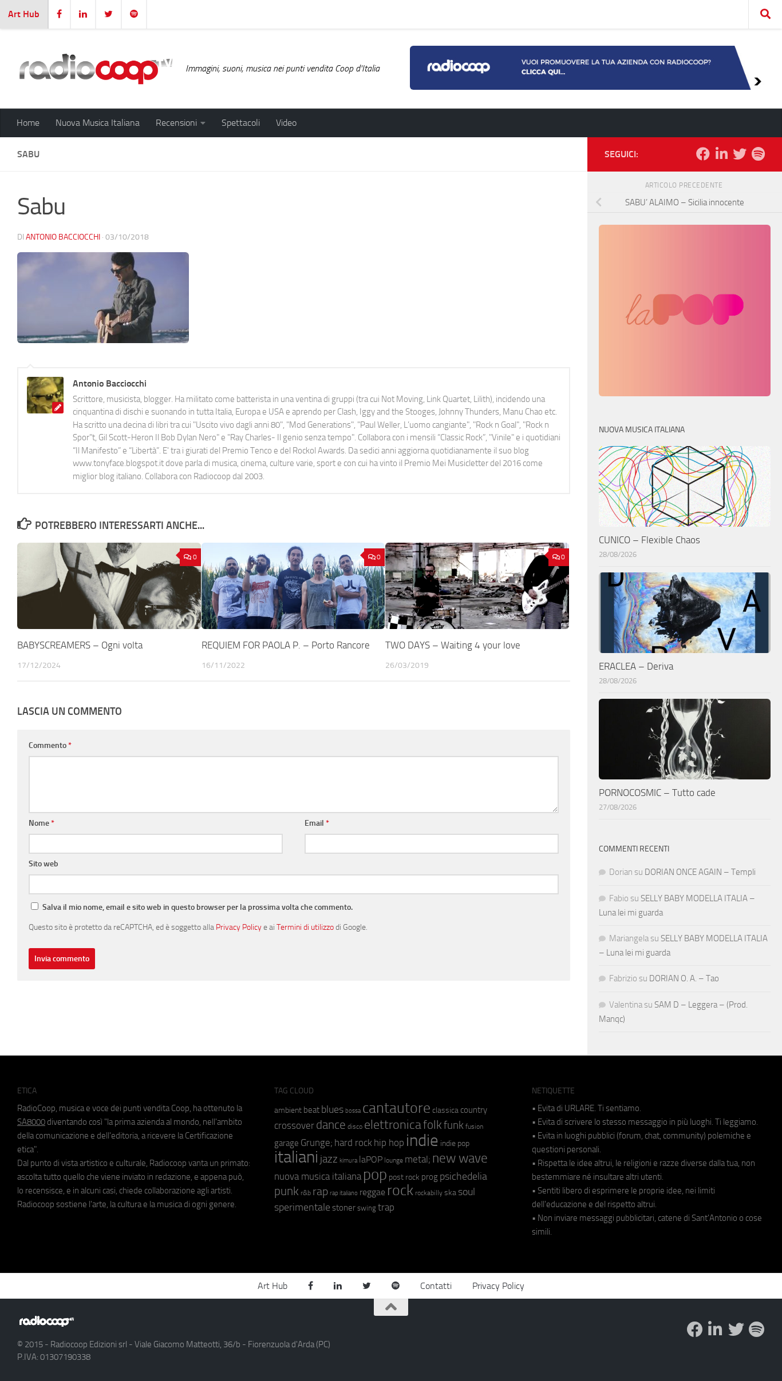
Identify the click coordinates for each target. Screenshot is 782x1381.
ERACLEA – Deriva (636, 666)
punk (286, 1191)
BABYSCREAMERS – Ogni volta (80, 645)
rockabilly (429, 1193)
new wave (460, 1158)
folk (432, 1125)
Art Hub (24, 14)
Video (286, 122)
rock (400, 1190)
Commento (50, 745)
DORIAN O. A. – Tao (684, 978)
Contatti (436, 1285)
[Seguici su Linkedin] (721, 154)
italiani (296, 1157)
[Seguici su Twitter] (740, 154)
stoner (344, 1208)
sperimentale (302, 1207)
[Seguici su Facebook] (703, 154)
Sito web (43, 864)
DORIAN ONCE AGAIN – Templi (700, 872)
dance (331, 1124)
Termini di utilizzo (305, 927)
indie (422, 1140)
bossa (353, 1111)
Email (317, 823)
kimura (348, 1160)
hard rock (353, 1142)
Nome (41, 823)
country (473, 1110)
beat (311, 1110)
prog (429, 1177)
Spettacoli (241, 122)
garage (286, 1143)
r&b (306, 1192)
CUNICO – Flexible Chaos (649, 540)
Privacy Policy (239, 927)
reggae (372, 1192)
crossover (294, 1125)
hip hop (389, 1142)
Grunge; (317, 1142)
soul (466, 1191)
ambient (288, 1110)
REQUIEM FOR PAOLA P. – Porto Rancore (286, 645)
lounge (393, 1160)
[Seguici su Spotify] (758, 154)
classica (445, 1110)
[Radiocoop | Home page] (95, 68)
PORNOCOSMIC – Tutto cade (657, 792)
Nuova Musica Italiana (98, 122)
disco (354, 1127)
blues (332, 1109)
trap (386, 1207)
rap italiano (344, 1193)
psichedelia (463, 1176)
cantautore (396, 1108)
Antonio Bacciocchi (63, 237)
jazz (329, 1159)
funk (454, 1125)
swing (366, 1208)
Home (28, 122)
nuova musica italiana (317, 1176)
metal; (418, 1159)
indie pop (454, 1143)
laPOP (370, 1160)
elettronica (392, 1124)
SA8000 (31, 1122)
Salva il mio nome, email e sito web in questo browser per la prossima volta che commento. (197, 907)
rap (320, 1191)
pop (375, 1174)
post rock (404, 1176)
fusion (474, 1126)
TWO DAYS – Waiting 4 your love (452, 645)
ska (450, 1192)
